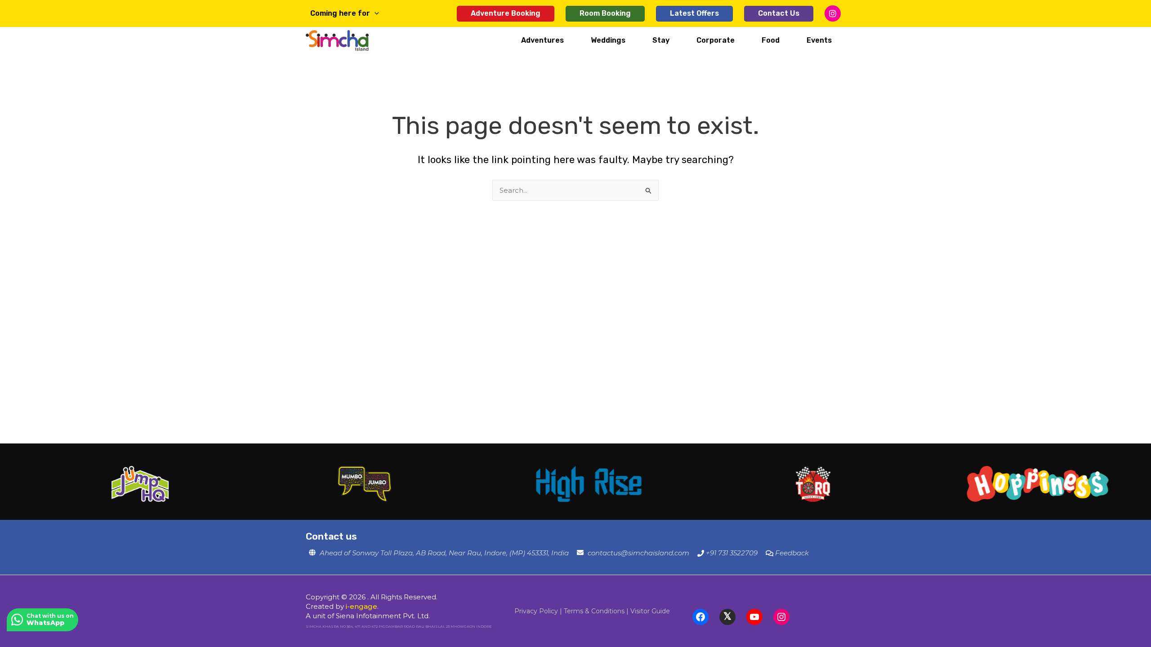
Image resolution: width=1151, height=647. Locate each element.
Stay (660, 40)
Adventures (542, 40)
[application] (374, 13)
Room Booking (605, 13)
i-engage (361, 606)
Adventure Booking (505, 13)
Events (819, 40)
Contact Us (778, 13)
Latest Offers (694, 13)
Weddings (608, 40)
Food (771, 40)
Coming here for (340, 13)
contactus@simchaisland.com (638, 553)
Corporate (715, 40)
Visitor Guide (650, 611)
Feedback (792, 553)
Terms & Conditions (594, 611)
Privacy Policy (536, 611)
